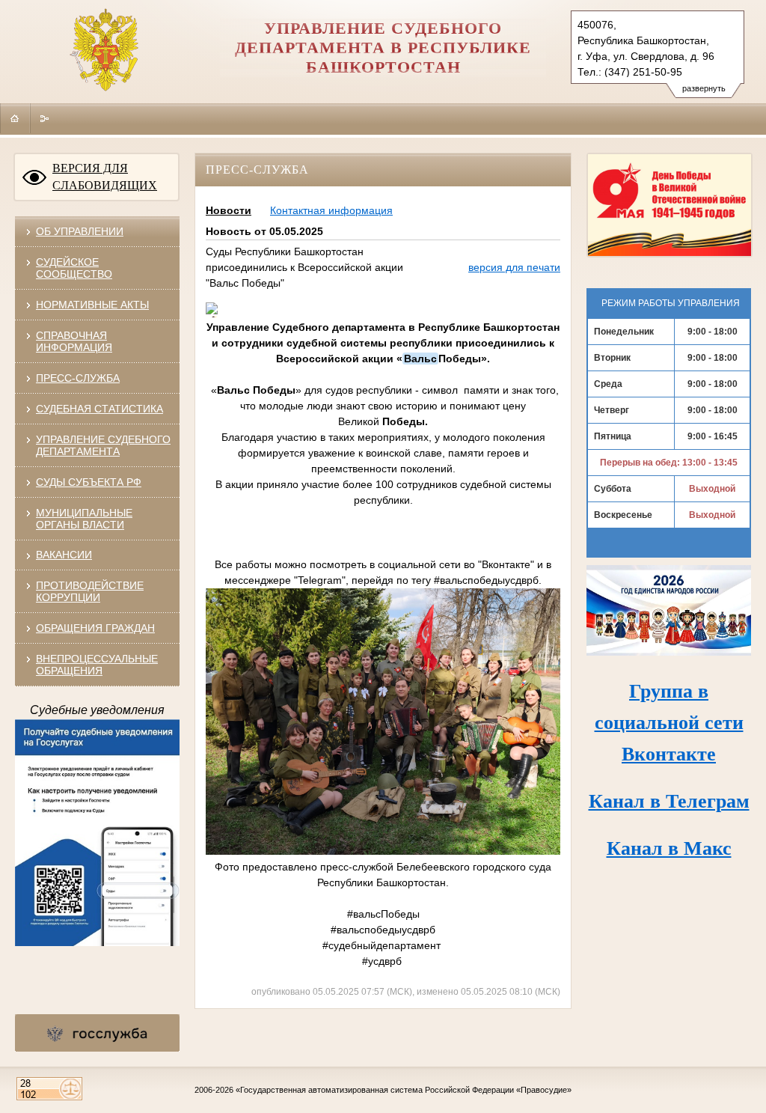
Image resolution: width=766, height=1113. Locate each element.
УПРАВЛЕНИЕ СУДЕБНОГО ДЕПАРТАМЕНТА (103, 445)
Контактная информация (331, 210)
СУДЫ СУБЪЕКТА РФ (88, 482)
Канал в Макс (669, 848)
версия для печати (514, 267)
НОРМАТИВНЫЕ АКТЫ (92, 305)
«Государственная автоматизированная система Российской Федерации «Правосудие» (404, 1089)
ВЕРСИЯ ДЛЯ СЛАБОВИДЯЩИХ (104, 177)
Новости (228, 210)
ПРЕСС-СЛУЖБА (78, 378)
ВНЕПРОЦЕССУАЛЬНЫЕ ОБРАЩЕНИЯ (97, 665)
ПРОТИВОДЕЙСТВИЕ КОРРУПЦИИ (90, 591)
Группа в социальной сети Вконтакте (669, 722)
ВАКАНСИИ (64, 555)
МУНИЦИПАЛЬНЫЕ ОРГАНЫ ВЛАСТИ (84, 519)
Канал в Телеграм (669, 801)
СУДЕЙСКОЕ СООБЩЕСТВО (74, 268)
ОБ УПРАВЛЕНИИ (79, 231)
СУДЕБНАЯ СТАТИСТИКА (99, 409)
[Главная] (15, 118)
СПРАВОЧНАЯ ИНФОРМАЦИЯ (74, 341)
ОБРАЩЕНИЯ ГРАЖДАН (95, 628)
